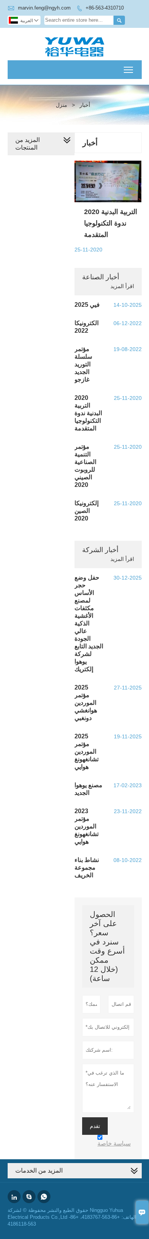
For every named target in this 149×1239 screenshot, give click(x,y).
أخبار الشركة (100, 550)
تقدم (95, 1126)
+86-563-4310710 (105, 8)
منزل (61, 105)
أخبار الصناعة (100, 277)
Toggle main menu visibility (128, 69)
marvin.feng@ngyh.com (44, 8)
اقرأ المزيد (122, 286)
